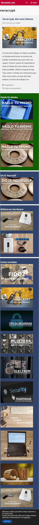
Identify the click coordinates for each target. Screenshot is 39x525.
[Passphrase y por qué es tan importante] (17, 402)
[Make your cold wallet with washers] (17, 200)
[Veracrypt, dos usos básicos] (17, 307)
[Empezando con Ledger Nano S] (17, 253)
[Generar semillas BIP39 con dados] (17, 484)
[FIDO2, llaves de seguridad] (17, 284)
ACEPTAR (7, 521)
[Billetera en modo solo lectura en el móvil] (17, 353)
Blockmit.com (8, 2)
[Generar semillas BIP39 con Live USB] (17, 460)
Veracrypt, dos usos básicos (17, 19)
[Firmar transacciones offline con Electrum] (17, 378)
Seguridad (9, 85)
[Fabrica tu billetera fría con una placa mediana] (17, 119)
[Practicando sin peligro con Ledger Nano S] (17, 230)
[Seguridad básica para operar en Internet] (17, 330)
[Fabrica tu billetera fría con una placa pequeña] (17, 140)
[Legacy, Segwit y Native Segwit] (17, 427)
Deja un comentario (13, 88)
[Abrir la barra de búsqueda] (26, 2)
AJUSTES (27, 517)
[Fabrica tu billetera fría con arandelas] (17, 166)
